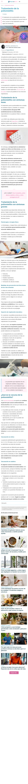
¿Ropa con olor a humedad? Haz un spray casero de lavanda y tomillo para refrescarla (13, 551)
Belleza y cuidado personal (7, 528)
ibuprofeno (15, 121)
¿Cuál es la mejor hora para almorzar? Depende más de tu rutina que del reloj (13, 668)
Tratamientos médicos (9, 5)
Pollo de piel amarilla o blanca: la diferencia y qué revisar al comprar (12, 609)
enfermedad (4, 80)
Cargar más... (14, 672)
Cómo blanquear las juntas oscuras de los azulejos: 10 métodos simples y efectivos (13, 590)
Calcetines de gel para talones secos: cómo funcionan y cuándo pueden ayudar (13, 531)
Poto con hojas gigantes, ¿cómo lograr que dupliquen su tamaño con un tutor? (13, 571)
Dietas (2, 665)
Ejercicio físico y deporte (7, 645)
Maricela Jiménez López (15, 47)
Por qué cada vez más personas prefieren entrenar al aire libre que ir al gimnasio (13, 648)
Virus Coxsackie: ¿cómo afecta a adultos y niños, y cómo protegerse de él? (15, 195)
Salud (2, 5)
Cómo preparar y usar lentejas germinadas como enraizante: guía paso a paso (14, 628)
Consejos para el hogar (6, 548)
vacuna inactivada (8, 400)
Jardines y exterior (5, 568)
